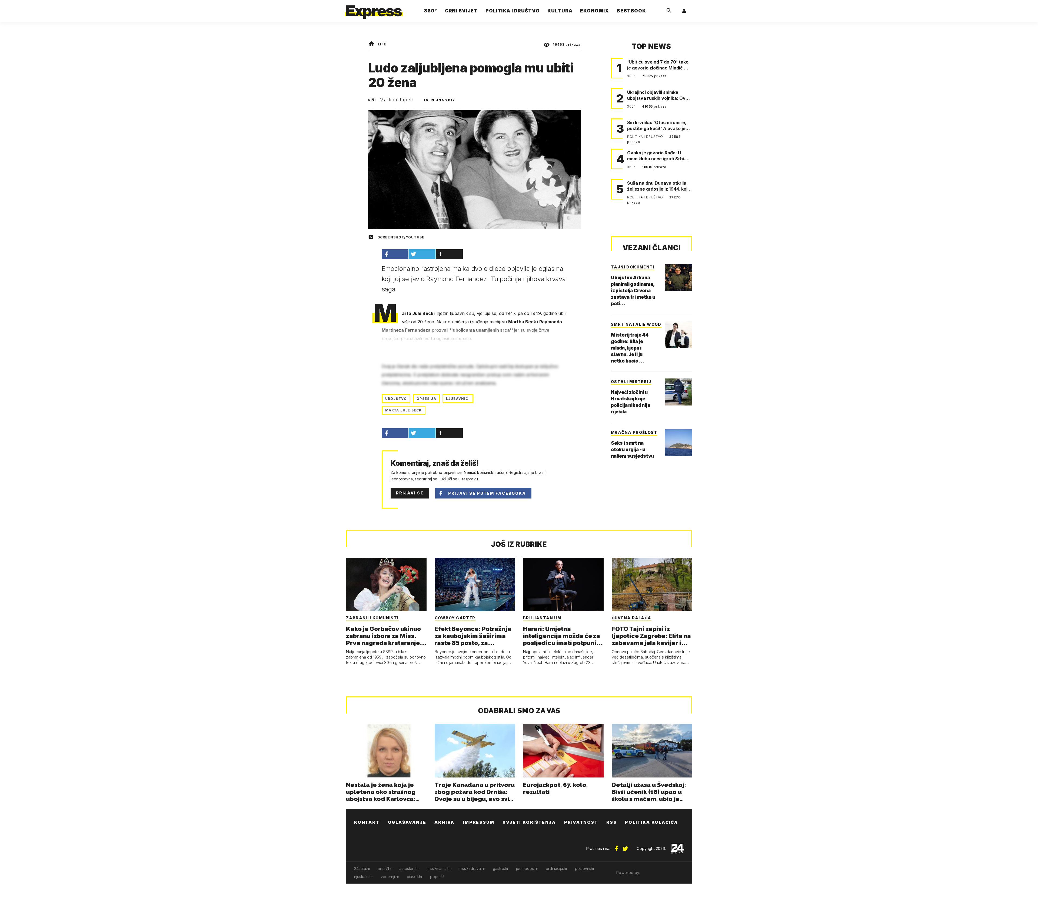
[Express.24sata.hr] (374, 9)
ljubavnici (458, 399)
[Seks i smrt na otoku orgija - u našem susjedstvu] (678, 442)
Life (382, 44)
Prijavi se (410, 493)
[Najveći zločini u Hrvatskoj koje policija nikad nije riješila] (678, 392)
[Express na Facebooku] (616, 846)
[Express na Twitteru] (625, 846)
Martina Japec (396, 99)
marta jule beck (403, 410)
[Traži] (669, 10)
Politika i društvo (645, 137)
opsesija (426, 399)
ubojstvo (396, 399)
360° (632, 76)
